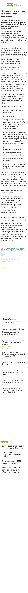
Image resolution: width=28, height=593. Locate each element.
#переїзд (3, 250)
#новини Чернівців (20, 248)
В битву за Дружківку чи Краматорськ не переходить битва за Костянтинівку (14, 321)
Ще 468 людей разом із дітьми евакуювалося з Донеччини (12, 381)
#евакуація (8, 250)
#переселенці (13, 249)
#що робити (20, 249)
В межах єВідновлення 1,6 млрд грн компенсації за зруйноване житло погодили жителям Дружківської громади (13, 332)
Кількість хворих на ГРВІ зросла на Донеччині (14, 363)
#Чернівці (13, 248)
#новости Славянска (5, 249)
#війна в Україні (14, 250)
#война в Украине (22, 250)
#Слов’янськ (3, 248)
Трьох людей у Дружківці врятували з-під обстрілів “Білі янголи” (12, 372)
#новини (8, 248)
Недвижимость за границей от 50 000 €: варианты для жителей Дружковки (13, 343)
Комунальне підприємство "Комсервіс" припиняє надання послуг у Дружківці (12, 390)
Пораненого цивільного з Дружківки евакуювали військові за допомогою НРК (13, 354)
